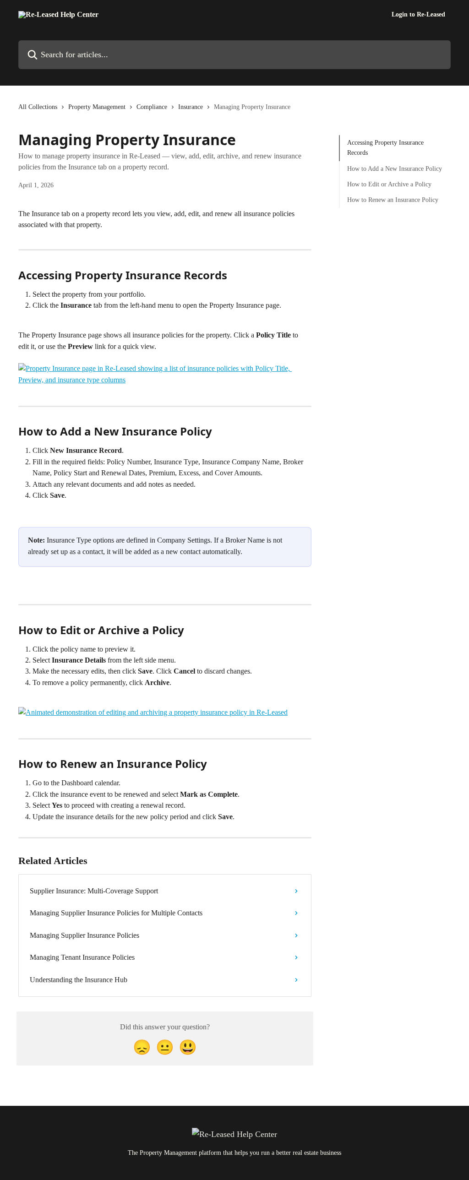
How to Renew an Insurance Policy (392, 199)
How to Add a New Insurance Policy (394, 168)
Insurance (190, 106)
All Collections (37, 106)
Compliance (151, 106)
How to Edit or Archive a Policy (389, 184)
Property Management (96, 106)
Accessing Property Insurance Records (385, 147)
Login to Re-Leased (418, 14)
